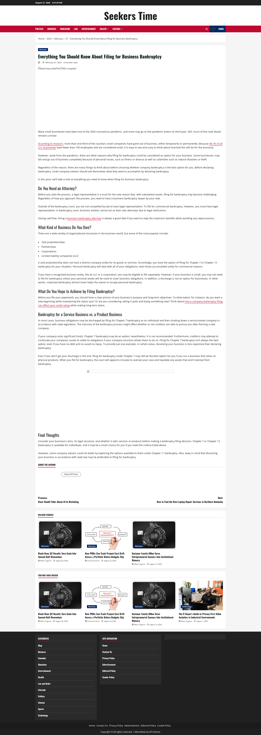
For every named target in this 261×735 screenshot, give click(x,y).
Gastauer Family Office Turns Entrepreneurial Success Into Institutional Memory (152, 557)
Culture (116, 29)
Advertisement (109, 664)
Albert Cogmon (46, 561)
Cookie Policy (108, 677)
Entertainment (89, 29)
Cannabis (42, 658)
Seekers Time (130, 15)
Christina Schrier (93, 561)
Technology (186, 606)
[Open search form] (207, 29)
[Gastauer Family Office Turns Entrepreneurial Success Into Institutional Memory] (154, 535)
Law (76, 29)
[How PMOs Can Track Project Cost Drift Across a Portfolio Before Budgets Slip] (107, 535)
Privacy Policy (108, 658)
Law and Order (44, 683)
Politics (39, 29)
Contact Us (107, 652)
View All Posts (71, 474)
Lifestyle (42, 690)
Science (41, 702)
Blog (40, 645)
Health (103, 29)
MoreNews (140, 731)
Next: (190, 500)
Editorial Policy (109, 670)
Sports (41, 709)
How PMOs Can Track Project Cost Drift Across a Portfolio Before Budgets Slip (104, 555)
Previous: (58, 500)
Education (65, 29)
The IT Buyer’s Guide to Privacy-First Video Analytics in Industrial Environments (200, 615)
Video (221, 29)
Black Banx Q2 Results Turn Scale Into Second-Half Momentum (57, 555)
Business (51, 29)
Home (105, 645)
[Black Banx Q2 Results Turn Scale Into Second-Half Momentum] (60, 535)
